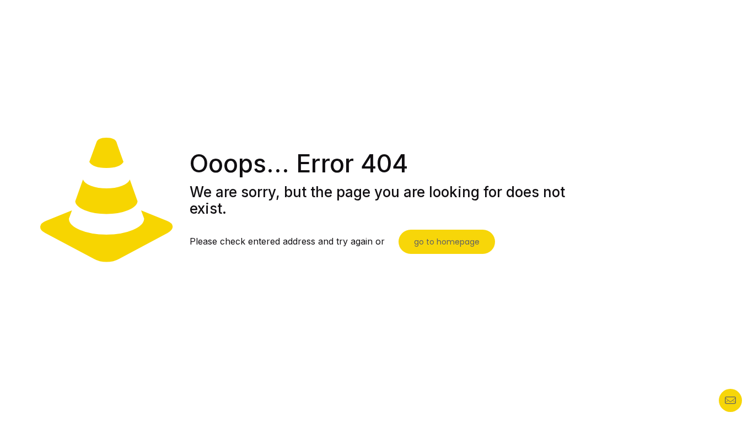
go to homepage (447, 241)
